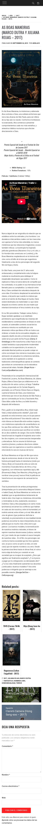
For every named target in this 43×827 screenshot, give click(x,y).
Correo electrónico (10, 786)
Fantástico (8, 681)
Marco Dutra (25, 678)
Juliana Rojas (13, 678)
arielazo (36, 43)
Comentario (7, 746)
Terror (19, 683)
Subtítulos (13, 176)
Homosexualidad (8, 683)
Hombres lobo (19, 681)
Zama (32, 339)
